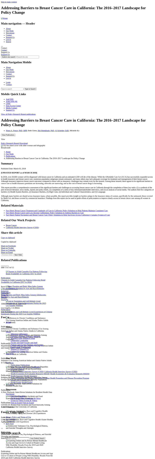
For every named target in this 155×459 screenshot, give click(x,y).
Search (8, 42)
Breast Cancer (11, 225)
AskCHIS (9, 99)
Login (8, 82)
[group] (77, 258)
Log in (8, 40)
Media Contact (11, 108)
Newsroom (10, 33)
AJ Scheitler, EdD (62, 131)
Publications (10, 156)
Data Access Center (13, 106)
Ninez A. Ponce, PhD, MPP (16, 131)
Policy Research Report (18, 114)
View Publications (8, 135)
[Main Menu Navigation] (2, 46)
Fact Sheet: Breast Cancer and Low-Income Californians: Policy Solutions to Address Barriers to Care (45, 213)
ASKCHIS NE (11, 101)
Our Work (10, 31)
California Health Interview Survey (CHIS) (22, 227)
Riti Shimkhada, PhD (46, 131)
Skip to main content (9, 2)
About (8, 29)
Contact (9, 35)
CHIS (8, 104)
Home (8, 152)
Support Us (10, 37)
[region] (77, 49)
